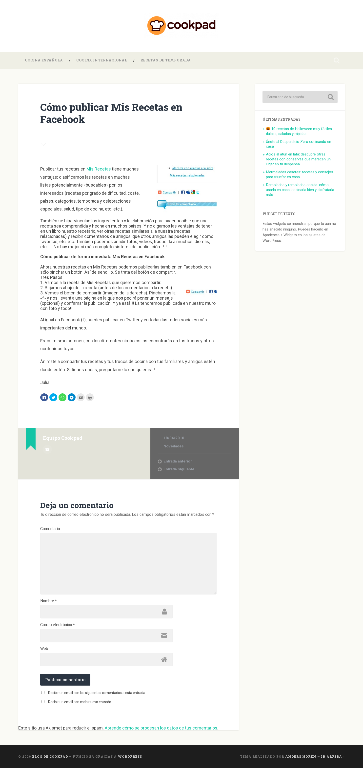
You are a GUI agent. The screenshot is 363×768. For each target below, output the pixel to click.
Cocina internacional (101, 60)
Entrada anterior (177, 461)
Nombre (48, 601)
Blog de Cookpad (50, 756)
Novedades (173, 446)
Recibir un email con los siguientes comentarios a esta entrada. (97, 693)
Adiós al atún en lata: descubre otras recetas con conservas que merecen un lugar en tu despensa (298, 159)
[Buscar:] (300, 97)
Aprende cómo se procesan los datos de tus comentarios (161, 727)
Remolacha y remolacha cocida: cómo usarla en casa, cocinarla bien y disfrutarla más (300, 190)
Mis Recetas (98, 169)
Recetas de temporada (166, 60)
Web (44, 649)
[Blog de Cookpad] (181, 26)
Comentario (50, 529)
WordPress (130, 756)
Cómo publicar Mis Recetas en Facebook (111, 113)
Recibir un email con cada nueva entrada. (80, 702)
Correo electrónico (57, 625)
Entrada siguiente (178, 469)
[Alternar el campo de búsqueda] (336, 60)
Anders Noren (300, 756)
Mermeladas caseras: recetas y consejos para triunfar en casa (299, 174)
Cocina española (44, 60)
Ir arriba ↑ (333, 756)
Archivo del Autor (47, 449)
